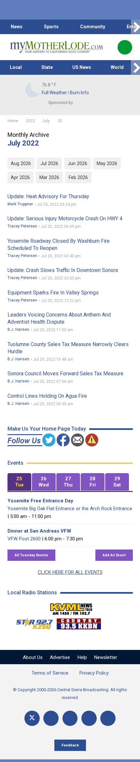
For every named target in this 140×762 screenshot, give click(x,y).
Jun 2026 (77, 163)
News (16, 26)
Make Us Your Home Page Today (46, 429)
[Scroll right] (135, 26)
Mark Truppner (20, 204)
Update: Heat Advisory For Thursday (48, 196)
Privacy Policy (94, 673)
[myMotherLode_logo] (56, 47)
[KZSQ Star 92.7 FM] (31, 622)
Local (16, 67)
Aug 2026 (21, 163)
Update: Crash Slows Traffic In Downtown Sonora (62, 270)
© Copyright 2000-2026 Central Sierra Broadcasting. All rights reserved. (70, 693)
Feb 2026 (78, 177)
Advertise (60, 657)
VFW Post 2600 (24, 539)
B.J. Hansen (18, 329)
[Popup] (125, 47)
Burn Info (79, 92)
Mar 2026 (49, 177)
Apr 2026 (20, 177)
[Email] (89, 718)
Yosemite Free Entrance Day (40, 501)
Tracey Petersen (22, 226)
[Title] (108, 718)
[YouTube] (70, 718)
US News (81, 67)
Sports (51, 26)
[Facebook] (51, 718)
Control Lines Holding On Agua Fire (47, 396)
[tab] (19, 482)
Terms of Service (50, 673)
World (117, 67)
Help (82, 657)
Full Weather (54, 92)
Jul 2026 (49, 163)
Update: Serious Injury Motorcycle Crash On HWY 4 (64, 218)
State (47, 67)
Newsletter (105, 657)
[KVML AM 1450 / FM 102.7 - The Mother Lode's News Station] (71, 607)
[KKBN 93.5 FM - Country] (78, 622)
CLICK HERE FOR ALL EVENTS (70, 572)
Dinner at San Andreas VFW (39, 531)
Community (92, 26)
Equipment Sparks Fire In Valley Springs (53, 293)
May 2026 (107, 163)
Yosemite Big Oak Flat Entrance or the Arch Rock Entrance (69, 508)
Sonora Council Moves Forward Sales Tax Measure (65, 373)
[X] (32, 718)
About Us (33, 657)
